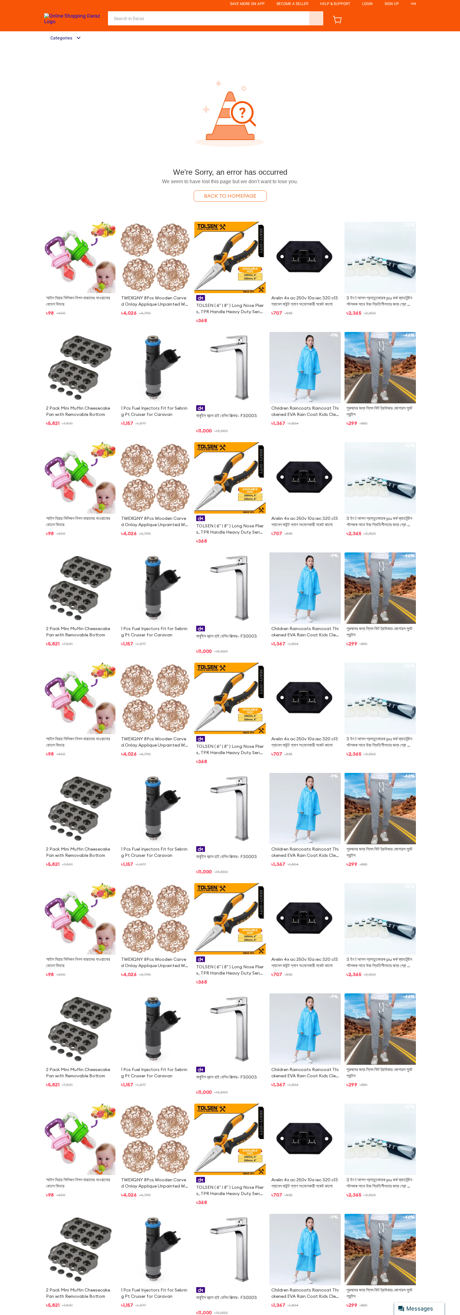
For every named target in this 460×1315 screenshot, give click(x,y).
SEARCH (316, 18)
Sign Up (392, 4)
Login (367, 4)
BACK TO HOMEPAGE (230, 196)
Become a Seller (292, 4)
